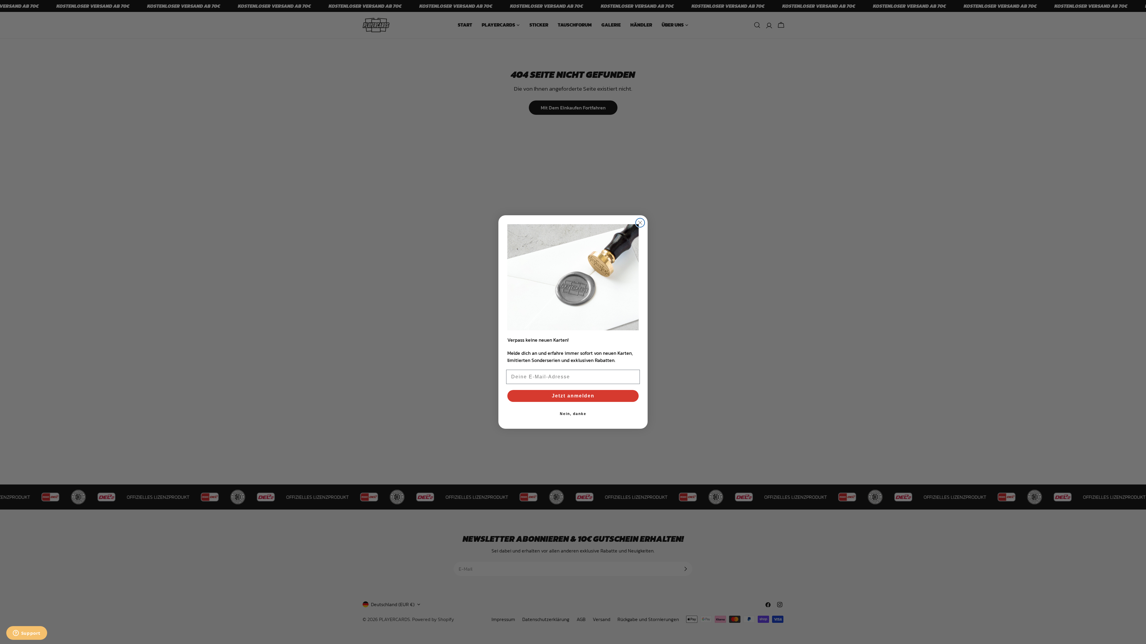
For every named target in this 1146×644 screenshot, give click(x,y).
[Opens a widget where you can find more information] (26, 633)
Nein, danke (573, 414)
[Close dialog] (640, 222)
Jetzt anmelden (573, 395)
